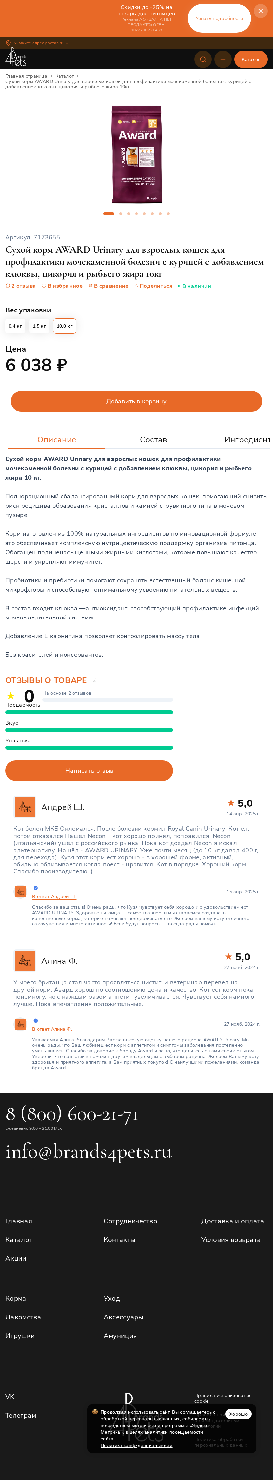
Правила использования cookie (223, 1398)
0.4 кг (15, 326)
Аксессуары (123, 1317)
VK (10, 1396)
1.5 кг (39, 326)
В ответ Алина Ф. (52, 1029)
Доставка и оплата (232, 1221)
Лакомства (23, 1317)
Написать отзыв (89, 770)
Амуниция (120, 1335)
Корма (16, 1298)
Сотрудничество (130, 1221)
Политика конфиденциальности (137, 1445)
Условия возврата (231, 1239)
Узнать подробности (219, 18)
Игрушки (20, 1335)
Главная (18, 1221)
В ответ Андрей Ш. (54, 896)
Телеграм (20, 1415)
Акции (16, 1258)
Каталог (18, 1239)
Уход (112, 1298)
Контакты (120, 1239)
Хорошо (238, 1414)
